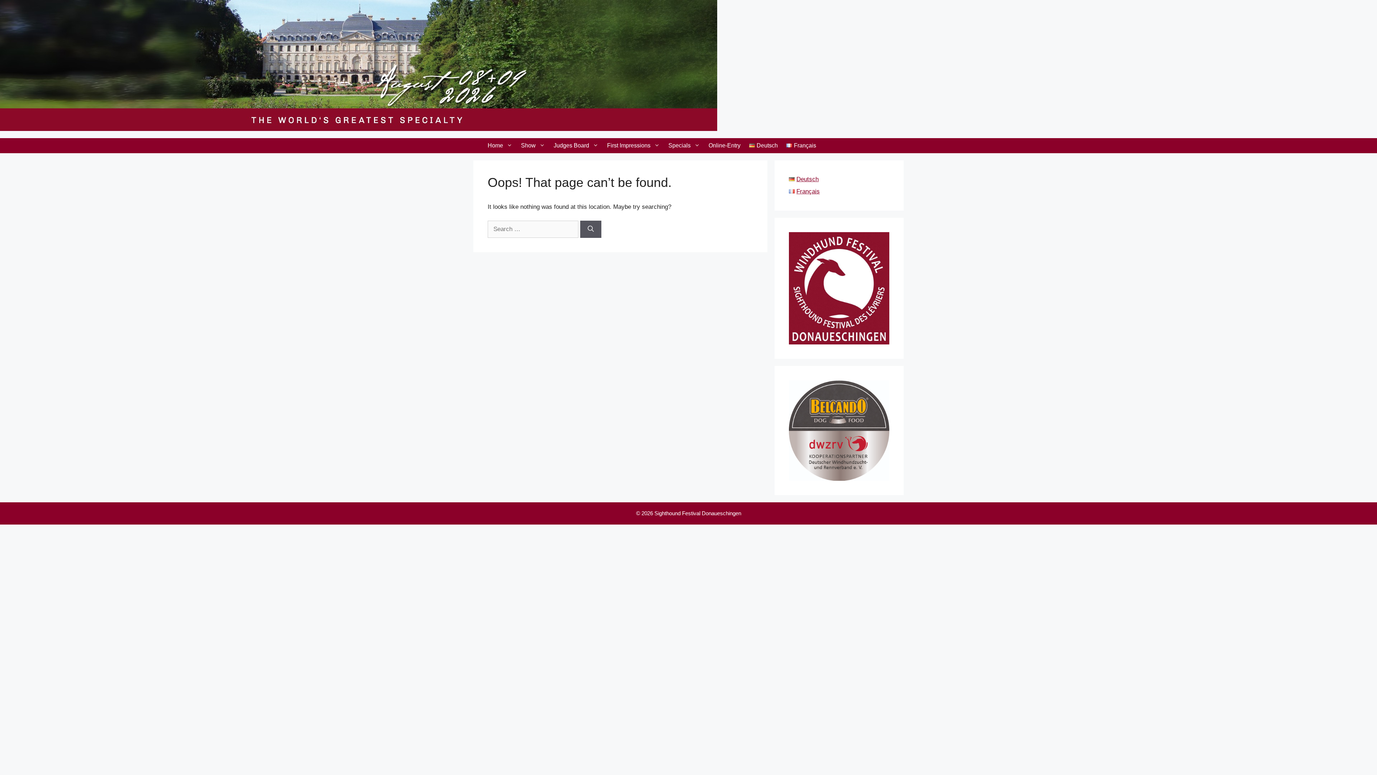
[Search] (590, 229)
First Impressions (628, 145)
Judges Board (571, 145)
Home (495, 145)
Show (528, 145)
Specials (679, 145)
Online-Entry (724, 145)
